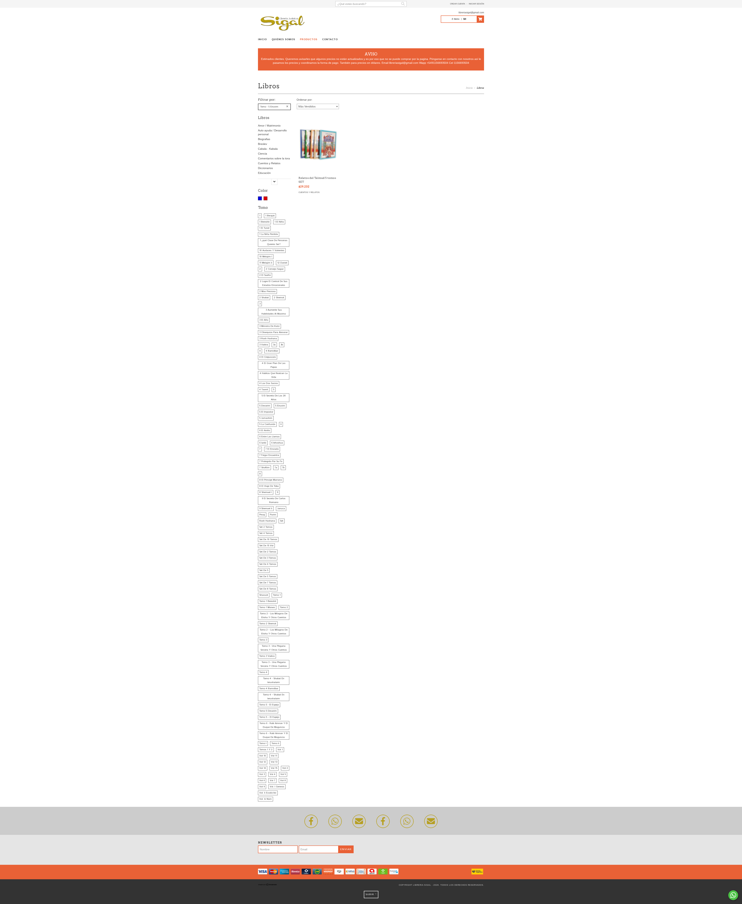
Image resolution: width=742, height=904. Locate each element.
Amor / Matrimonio (269, 125)
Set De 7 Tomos (267, 582)
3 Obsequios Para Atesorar (273, 332)
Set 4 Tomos (265, 533)
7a (276, 467)
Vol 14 (262, 768)
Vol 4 (272, 774)
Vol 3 (262, 774)
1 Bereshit (264, 221)
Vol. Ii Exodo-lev (267, 792)
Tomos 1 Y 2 (265, 749)
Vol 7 (272, 780)
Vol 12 (262, 762)
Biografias (264, 139)
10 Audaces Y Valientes (271, 250)
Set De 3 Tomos (267, 558)
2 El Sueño (265, 275)
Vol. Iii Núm (265, 799)
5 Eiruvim (280, 405)
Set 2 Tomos (265, 527)
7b (283, 467)
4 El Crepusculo (267, 357)
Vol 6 (262, 780)
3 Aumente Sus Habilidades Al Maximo (273, 311)
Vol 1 (280, 749)
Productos (308, 39)
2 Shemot (279, 297)
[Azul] (260, 198)
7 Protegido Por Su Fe (270, 461)
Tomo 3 (263, 639)
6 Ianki (262, 442)
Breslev (262, 143)
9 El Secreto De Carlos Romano (273, 500)
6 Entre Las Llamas (269, 436)
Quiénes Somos (283, 39)
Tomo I (262, 743)
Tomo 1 (277, 595)
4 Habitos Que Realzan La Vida (274, 375)
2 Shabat (264, 297)
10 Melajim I (265, 256)
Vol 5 (283, 774)
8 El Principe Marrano (270, 480)
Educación (264, 172)
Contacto (330, 39)
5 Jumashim (265, 418)
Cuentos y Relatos (269, 163)
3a (274, 344)
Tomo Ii (275, 743)
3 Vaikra (263, 344)
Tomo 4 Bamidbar (268, 688)
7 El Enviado (272, 449)
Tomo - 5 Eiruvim (269, 106)
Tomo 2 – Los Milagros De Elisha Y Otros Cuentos (274, 631)
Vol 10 (262, 755)
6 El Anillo (264, 430)
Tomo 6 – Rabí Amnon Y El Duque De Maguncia (273, 735)
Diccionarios (265, 168)
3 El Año (263, 320)
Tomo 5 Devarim (268, 711)
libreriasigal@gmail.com (471, 12)
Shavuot (263, 595)
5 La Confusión (267, 424)
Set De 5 (263, 570)
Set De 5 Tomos (267, 576)
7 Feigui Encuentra (269, 455)
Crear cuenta (457, 4)
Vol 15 (274, 768)
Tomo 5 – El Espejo (269, 717)
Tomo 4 (263, 672)
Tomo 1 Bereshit (267, 601)
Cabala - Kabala (268, 148)
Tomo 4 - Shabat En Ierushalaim (273, 680)
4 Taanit (263, 389)
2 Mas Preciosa (267, 291)
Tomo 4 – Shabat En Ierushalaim (273, 696)
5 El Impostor (266, 412)
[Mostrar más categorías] (274, 182)
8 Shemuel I (265, 492)
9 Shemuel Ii (265, 508)
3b (282, 344)
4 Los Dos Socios (268, 383)
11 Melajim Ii (265, 262)
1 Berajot (270, 215)
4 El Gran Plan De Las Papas (273, 365)
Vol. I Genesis (277, 786)
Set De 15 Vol (266, 545)
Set (281, 521)
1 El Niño (279, 221)
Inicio (262, 39)
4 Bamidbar (272, 351)
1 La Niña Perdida (268, 234)
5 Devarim (264, 405)
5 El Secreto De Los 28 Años (274, 397)
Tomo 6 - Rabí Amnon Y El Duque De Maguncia (274, 725)
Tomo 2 (284, 607)
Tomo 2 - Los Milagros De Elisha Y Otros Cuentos (273, 615)
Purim (273, 514)
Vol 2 (285, 768)
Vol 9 (262, 786)
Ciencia (262, 153)
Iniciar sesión (476, 4)
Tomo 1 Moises (267, 607)
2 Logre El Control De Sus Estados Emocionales (273, 283)
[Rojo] (265, 198)
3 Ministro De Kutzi (269, 326)
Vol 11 (274, 755)
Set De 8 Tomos (267, 588)
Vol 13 (274, 762)
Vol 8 (283, 780)
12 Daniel (282, 262)
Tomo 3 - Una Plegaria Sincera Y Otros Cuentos (273, 648)
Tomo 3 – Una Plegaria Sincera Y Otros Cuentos (273, 664)
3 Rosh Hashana (268, 338)
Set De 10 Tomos (268, 539)
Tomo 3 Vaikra (267, 656)
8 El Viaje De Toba (269, 486)
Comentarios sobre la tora (274, 158)
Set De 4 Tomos (267, 564)
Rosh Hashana (267, 521)
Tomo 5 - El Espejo (269, 704)
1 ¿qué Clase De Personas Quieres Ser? (273, 242)
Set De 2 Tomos (267, 551)
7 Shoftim (264, 467)
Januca (281, 508)
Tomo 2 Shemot (267, 623)
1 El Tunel (264, 228)
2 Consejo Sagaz (275, 269)
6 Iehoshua (277, 442)
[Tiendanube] (267, 885)
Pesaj (262, 514)
